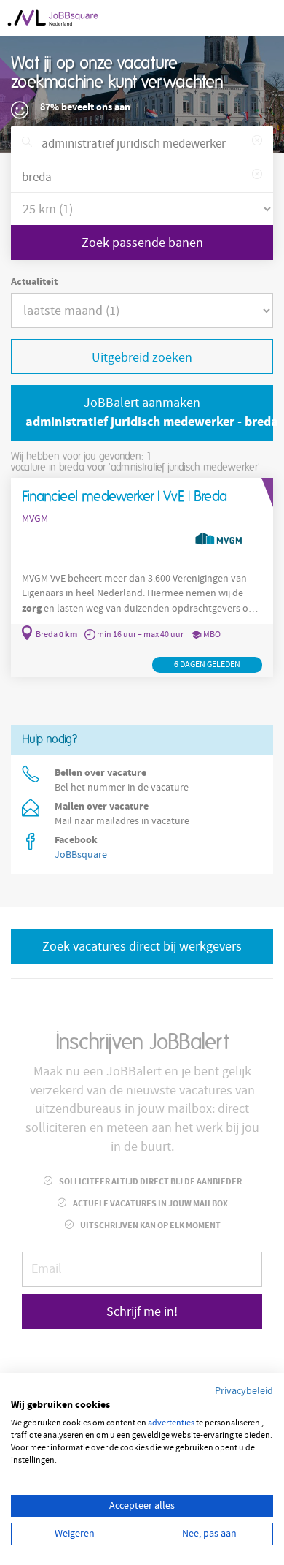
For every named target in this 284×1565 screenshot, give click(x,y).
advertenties (171, 1422)
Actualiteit (34, 282)
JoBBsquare (81, 854)
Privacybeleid (244, 1391)
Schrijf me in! (142, 1311)
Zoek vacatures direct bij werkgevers (142, 946)
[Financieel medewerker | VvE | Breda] (142, 577)
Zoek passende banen (142, 243)
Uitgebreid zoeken (142, 357)
